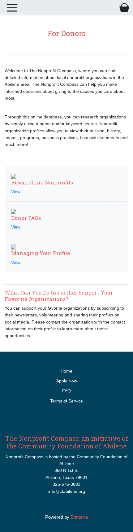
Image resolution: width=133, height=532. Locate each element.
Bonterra (79, 517)
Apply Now (66, 380)
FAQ (66, 390)
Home (66, 371)
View (15, 191)
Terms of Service (66, 400)
